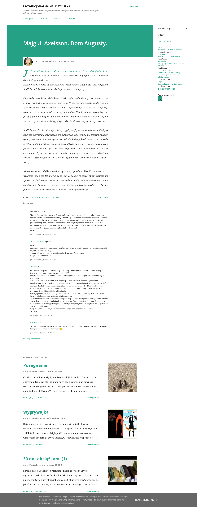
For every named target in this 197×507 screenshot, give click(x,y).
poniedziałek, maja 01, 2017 (42, 333)
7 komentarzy (41, 398)
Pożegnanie (35, 365)
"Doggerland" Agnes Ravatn (170, 50)
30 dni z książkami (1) (45, 459)
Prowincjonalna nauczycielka (46, 6)
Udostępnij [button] (103, 197)
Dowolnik (162, 54)
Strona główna (29, 19)
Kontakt (57, 19)
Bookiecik (162, 61)
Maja (160, 81)
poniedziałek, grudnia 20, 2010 (43, 234)
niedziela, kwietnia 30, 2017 (41, 315)
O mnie (44, 19)
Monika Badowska (38, 241)
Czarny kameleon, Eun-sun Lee (171, 84)
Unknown (34, 322)
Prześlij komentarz (31, 339)
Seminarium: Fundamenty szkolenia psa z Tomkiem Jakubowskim (169, 74)
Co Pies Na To (164, 70)
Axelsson (36, 197)
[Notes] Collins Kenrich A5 (169, 56)
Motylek (33, 266)
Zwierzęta (71, 19)
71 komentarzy (41, 444)
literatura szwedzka (50, 197)
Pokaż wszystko (166, 88)
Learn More (142, 500)
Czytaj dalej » (93, 398)
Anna (160, 47)
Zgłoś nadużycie (164, 41)
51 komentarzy (41, 491)
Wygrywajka (36, 412)
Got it (155, 500)
